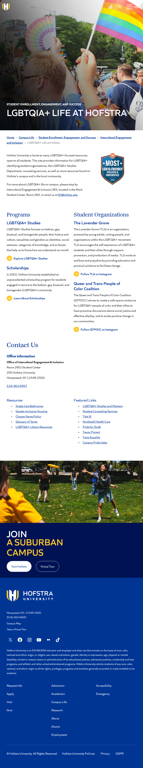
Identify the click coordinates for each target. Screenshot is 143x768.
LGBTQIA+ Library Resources (34, 427)
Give (9, 710)
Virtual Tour (48, 566)
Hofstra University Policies (78, 753)
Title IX (87, 416)
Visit (9, 702)
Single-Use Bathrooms (29, 406)
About (55, 718)
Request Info (14, 685)
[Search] (119, 7)
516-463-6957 (17, 386)
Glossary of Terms (26, 421)
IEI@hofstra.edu (68, 195)
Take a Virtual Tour (16, 629)
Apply (10, 694)
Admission (57, 685)
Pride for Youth (92, 427)
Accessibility (104, 685)
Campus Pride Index (95, 442)
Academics (58, 694)
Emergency (103, 694)
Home (10, 137)
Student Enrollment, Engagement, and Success (67, 137)
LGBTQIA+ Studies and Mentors (103, 406)
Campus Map (14, 623)
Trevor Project (91, 432)
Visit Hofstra (19, 566)
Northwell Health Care (96, 421)
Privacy (105, 753)
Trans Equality (91, 437)
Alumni (55, 726)
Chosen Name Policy (28, 416)
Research (57, 710)
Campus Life (26, 137)
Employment (59, 735)
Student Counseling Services (100, 411)
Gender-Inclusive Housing (31, 411)
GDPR (119, 753)
